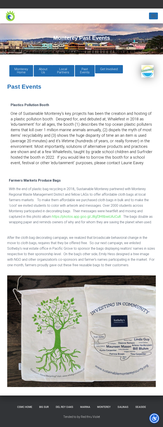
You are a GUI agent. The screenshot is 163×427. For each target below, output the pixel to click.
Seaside (140, 407)
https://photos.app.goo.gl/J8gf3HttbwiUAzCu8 (86, 217)
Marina (85, 407)
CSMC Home (24, 407)
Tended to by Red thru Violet (81, 416)
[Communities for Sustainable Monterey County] (12, 16)
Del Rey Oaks (64, 407)
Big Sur (44, 407)
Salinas (123, 407)
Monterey (104, 407)
